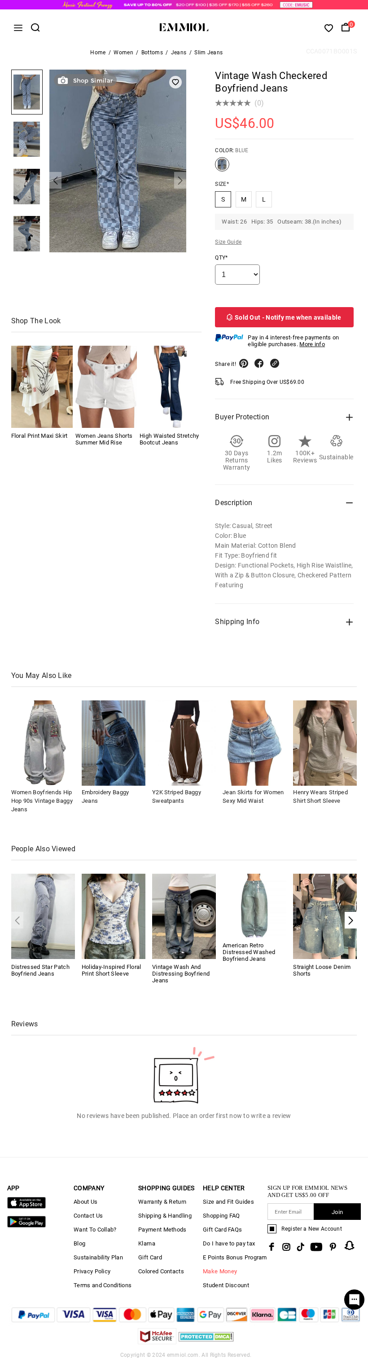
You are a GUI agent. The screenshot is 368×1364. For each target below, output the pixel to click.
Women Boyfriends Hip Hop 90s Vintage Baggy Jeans (42, 801)
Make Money (220, 1271)
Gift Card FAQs (222, 1229)
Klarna (146, 1243)
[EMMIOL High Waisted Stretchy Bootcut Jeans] (170, 387)
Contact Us (88, 1215)
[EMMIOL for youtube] (316, 1247)
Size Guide (228, 242)
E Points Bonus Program (235, 1257)
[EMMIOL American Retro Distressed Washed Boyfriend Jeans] (254, 905)
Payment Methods (162, 1229)
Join (337, 1212)
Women (123, 52)
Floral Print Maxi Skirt (39, 435)
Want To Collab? (95, 1229)
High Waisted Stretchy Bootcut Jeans (169, 439)
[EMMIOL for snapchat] (349, 1245)
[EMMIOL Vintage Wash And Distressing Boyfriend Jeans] (184, 915)
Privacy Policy (92, 1271)
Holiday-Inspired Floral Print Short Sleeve (111, 970)
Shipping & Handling (165, 1215)
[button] (55, 180)
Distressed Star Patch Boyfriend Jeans (40, 970)
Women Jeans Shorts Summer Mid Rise (103, 439)
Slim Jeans (208, 52)
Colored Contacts (161, 1271)
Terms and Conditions (102, 1285)
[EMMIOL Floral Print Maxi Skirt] (42, 387)
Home (97, 52)
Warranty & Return (162, 1201)
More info (312, 344)
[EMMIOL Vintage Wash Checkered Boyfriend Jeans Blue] (222, 168)
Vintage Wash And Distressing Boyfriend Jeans (181, 974)
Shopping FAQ (221, 1215)
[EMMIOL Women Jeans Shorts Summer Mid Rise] (106, 387)
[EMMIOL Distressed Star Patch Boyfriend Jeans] (43, 915)
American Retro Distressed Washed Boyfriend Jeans (249, 952)
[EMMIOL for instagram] (286, 1247)
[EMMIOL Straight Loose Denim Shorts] (325, 915)
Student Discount (226, 1285)
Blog (79, 1243)
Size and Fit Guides (228, 1201)
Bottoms (152, 52)
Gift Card (150, 1257)
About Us (85, 1201)
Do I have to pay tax (229, 1243)
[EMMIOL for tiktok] (300, 1247)
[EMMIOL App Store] (26, 1206)
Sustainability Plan (98, 1257)
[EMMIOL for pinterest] (333, 1247)
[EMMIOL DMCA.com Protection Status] (206, 1342)
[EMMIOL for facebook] (271, 1247)
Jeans (179, 52)
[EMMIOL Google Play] (26, 1225)
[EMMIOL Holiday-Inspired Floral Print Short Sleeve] (113, 915)
